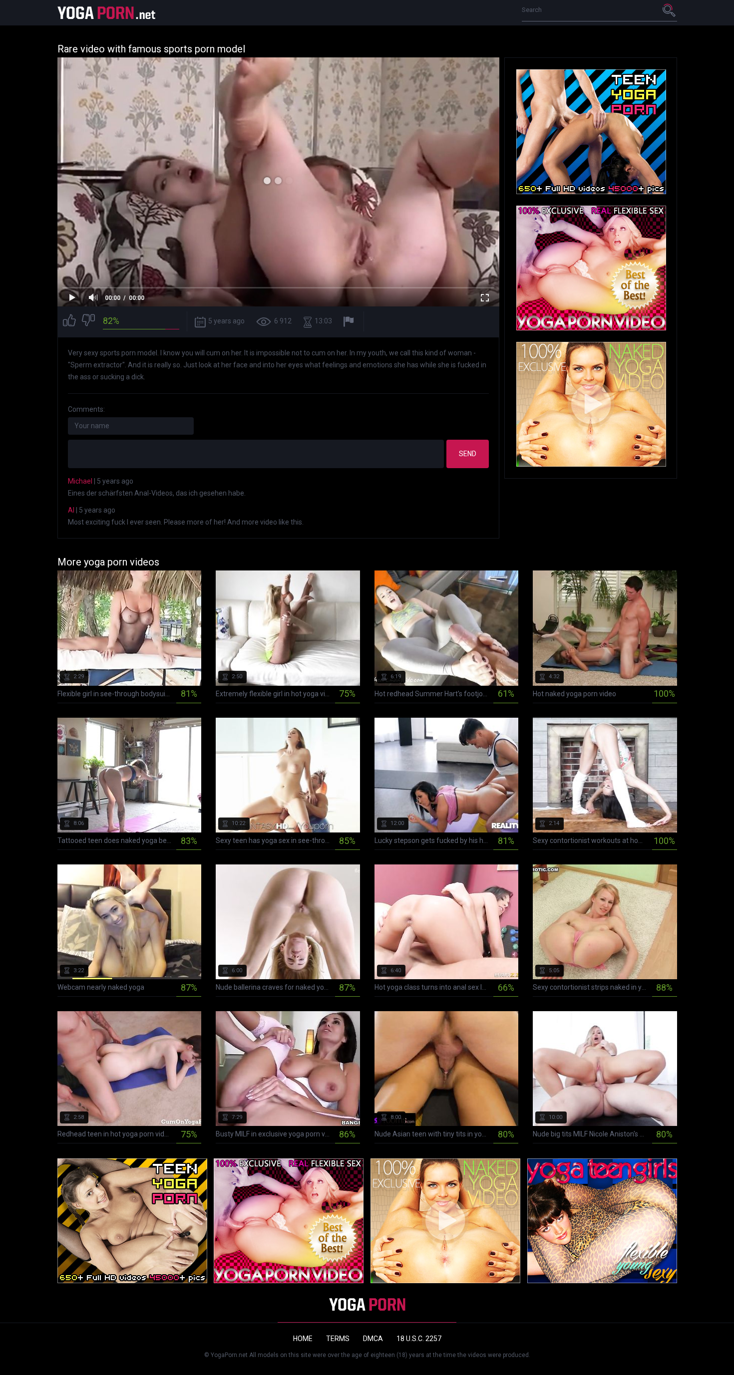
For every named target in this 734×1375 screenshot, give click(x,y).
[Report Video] (350, 321)
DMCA (373, 1339)
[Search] (669, 10)
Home (303, 1339)
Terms (338, 1339)
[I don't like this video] (88, 321)
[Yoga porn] (107, 12)
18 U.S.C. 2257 (418, 1339)
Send (467, 454)
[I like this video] (69, 321)
